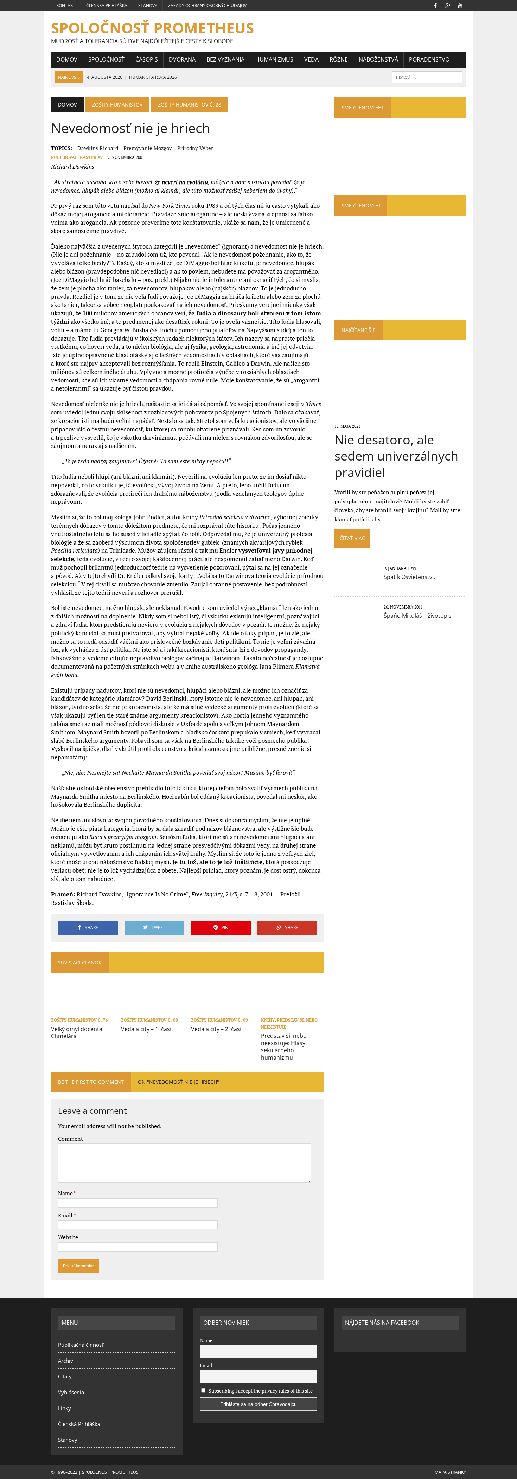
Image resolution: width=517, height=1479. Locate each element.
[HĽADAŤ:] (427, 77)
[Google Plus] (447, 5)
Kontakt (65, 5)
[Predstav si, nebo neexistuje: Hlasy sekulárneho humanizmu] (292, 1010)
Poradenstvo (429, 59)
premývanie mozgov (147, 148)
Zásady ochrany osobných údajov (207, 5)
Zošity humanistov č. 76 (79, 1020)
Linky (64, 1408)
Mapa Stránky (450, 1472)
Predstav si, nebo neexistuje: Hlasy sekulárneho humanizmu (284, 1046)
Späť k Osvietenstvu (410, 577)
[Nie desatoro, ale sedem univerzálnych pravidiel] (400, 416)
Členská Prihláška (106, 5)
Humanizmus (274, 59)
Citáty (65, 1376)
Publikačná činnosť (80, 1344)
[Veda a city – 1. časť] (152, 1010)
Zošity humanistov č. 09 (219, 1020)
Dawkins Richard (97, 148)
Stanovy (147, 5)
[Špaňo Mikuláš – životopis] (355, 622)
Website (68, 1237)
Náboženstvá (378, 59)
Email (66, 1215)
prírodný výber (195, 148)
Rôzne (339, 59)
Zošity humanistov (117, 104)
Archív (65, 1360)
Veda (311, 59)
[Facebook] (435, 5)
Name (66, 1193)
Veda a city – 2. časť (216, 1029)
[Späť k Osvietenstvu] (355, 583)
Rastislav (91, 157)
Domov (66, 59)
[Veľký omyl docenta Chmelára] (82, 1010)
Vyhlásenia (71, 1392)
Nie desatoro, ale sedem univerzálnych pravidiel (396, 456)
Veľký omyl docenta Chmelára (76, 1032)
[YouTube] (460, 5)
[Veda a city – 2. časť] (222, 1010)
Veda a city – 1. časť (146, 1029)
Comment (70, 1139)
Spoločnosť (106, 59)
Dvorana (182, 59)
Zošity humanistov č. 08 (149, 1020)
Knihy (268, 1020)
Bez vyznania (225, 59)
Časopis (146, 59)
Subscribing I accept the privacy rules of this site (260, 1390)
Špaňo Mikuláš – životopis (418, 615)
